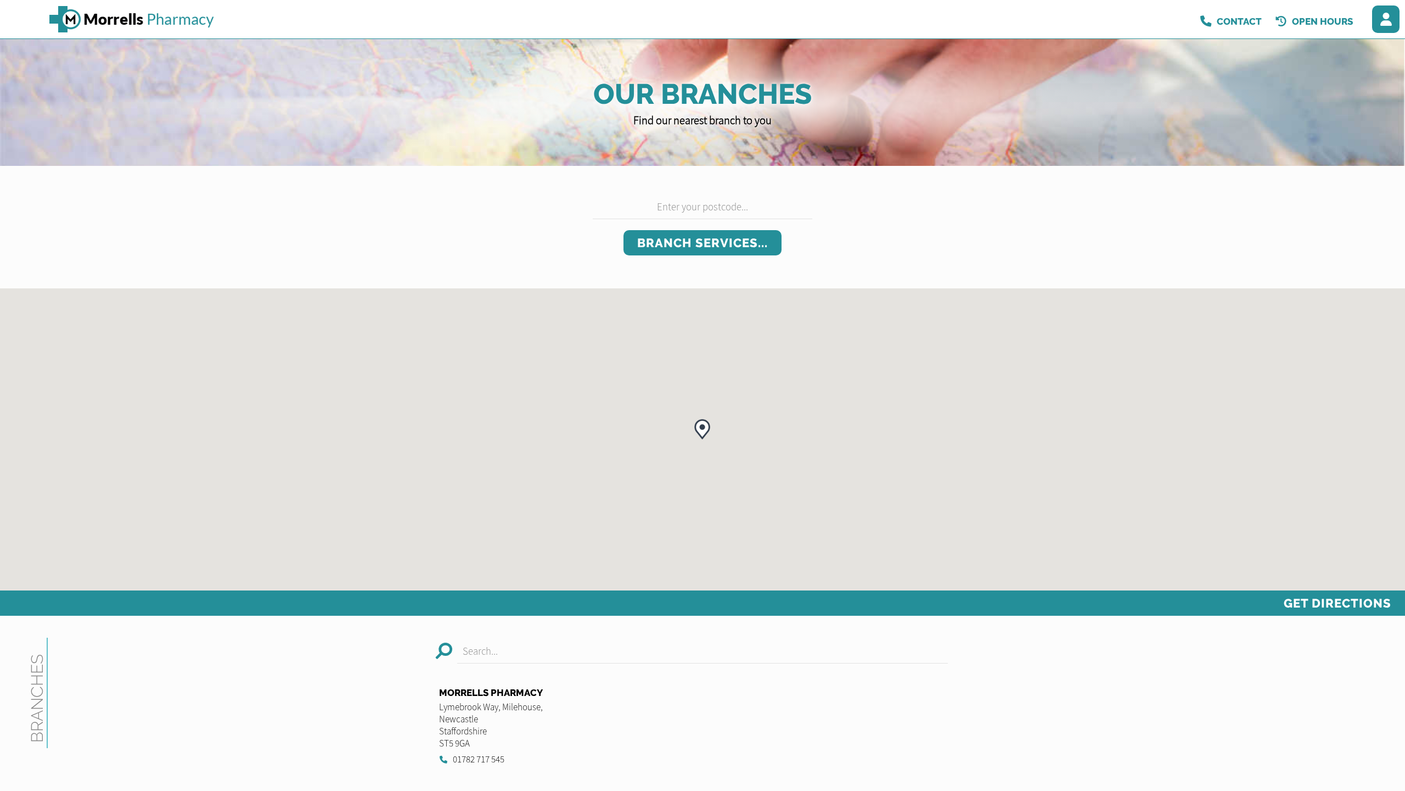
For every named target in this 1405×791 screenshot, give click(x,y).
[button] (702, 429)
